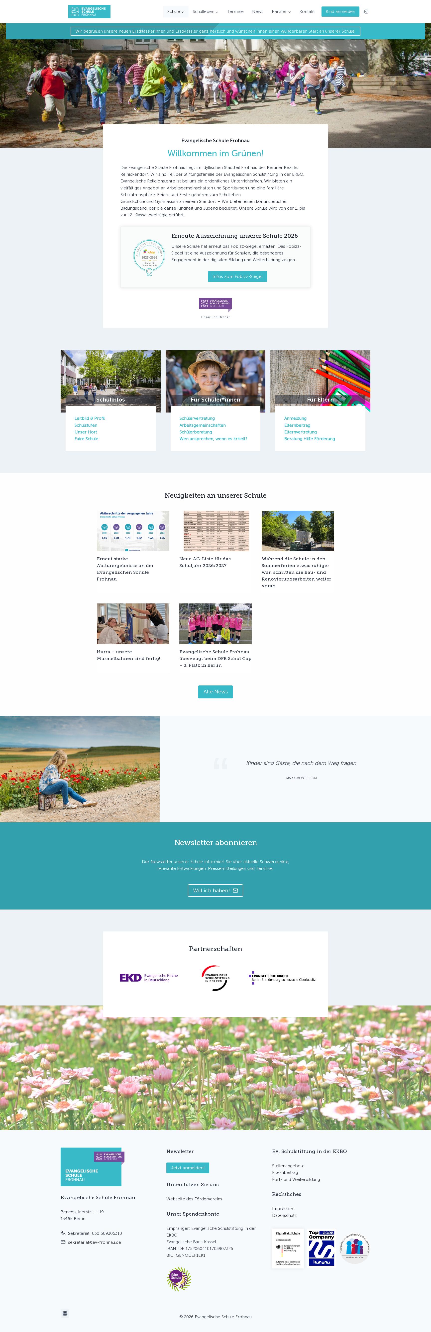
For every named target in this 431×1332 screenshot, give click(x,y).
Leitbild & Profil (90, 418)
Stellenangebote (288, 1165)
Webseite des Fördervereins (194, 1198)
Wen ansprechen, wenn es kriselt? (213, 438)
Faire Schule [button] (86, 438)
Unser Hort (86, 431)
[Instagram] (366, 11)
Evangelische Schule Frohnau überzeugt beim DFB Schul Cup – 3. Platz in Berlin (215, 658)
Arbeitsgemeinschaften (203, 425)
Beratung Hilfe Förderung (309, 438)
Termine (235, 11)
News (257, 11)
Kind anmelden (340, 11)
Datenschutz (284, 1215)
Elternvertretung (300, 431)
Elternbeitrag (297, 425)
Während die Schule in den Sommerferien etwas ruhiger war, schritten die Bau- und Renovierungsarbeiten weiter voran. (296, 572)
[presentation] (133, 531)
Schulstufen (86, 425)
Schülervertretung (197, 418)
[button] (179, 1279)
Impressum (283, 1208)
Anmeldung (295, 418)
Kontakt (307, 11)
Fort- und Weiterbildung (296, 1179)
